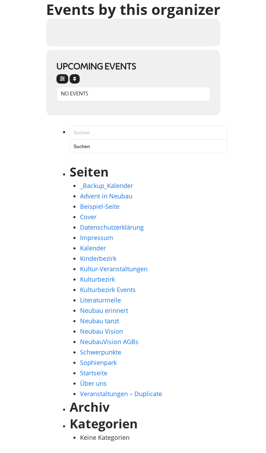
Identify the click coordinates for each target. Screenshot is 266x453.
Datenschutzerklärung (112, 227)
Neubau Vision (101, 331)
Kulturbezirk (97, 279)
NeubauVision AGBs (109, 341)
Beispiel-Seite (99, 206)
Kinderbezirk (98, 258)
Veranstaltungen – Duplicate (121, 394)
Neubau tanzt (99, 321)
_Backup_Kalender (106, 185)
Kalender (93, 248)
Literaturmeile (100, 300)
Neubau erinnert (104, 310)
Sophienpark (98, 362)
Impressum (96, 237)
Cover (88, 217)
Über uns (93, 383)
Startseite (93, 373)
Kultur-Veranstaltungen (114, 269)
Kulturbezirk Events (108, 289)
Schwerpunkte (100, 352)
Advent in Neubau (106, 196)
